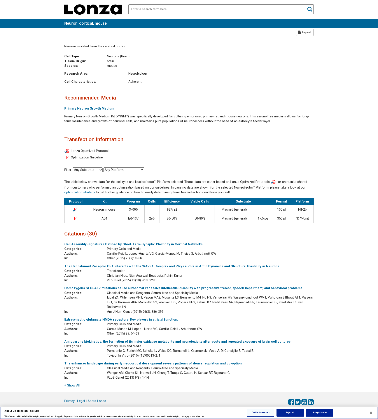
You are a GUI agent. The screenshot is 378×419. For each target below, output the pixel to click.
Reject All (290, 412)
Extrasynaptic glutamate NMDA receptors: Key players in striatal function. (121, 319)
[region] (189, 413)
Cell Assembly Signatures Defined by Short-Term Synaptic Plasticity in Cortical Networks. (133, 244)
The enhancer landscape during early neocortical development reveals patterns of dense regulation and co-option (153, 363)
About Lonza (97, 401)
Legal (81, 401)
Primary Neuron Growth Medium (89, 108)
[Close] (371, 412)
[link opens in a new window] (75, 209)
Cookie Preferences (260, 412)
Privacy (69, 401)
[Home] (93, 9)
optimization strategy (79, 192)
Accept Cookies (320, 412)
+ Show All (72, 385)
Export (306, 32)
